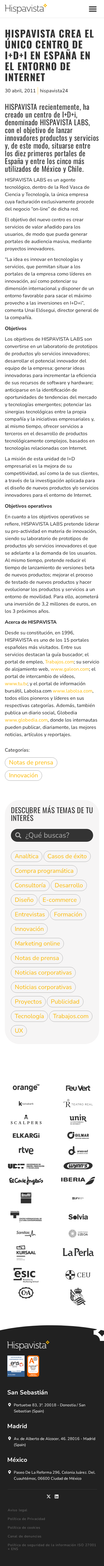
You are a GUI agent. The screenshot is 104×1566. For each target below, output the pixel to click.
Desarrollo (69, 885)
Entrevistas (30, 914)
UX (19, 1031)
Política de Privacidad (26, 1519)
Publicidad (65, 1002)
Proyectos (28, 1002)
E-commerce (60, 900)
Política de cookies (24, 1527)
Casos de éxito (67, 856)
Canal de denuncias (25, 1536)
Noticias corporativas (43, 972)
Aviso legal (17, 1510)
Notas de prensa (31, 762)
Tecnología (29, 1016)
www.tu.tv (16, 683)
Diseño (24, 900)
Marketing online (37, 943)
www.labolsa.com (72, 691)
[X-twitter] (48, 1496)
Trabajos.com (59, 662)
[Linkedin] (56, 1496)
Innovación (23, 775)
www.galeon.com (70, 669)
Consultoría (30, 885)
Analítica (26, 856)
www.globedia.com (26, 720)
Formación (68, 914)
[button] (93, 8)
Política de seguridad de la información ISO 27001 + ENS (52, 1547)
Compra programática (44, 871)
